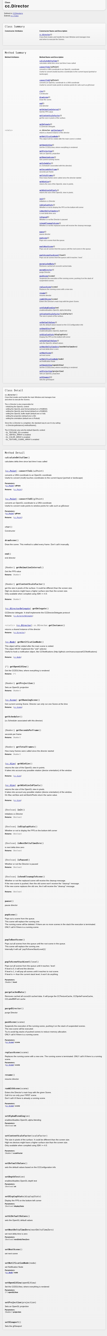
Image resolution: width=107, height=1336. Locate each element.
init (41, 199)
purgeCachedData (46, 264)
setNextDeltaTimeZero (49, 347)
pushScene (43, 276)
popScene (43, 238)
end (40, 103)
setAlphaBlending (47, 308)
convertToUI (44, 80)
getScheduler (45, 163)
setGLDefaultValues (48, 341)
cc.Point (11, 471)
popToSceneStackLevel (49, 255)
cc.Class (15, 16)
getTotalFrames (46, 175)
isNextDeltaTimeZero (48, 211)
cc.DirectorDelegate (18, 608)
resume (42, 293)
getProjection (45, 151)
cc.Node (10, 642)
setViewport (44, 377)
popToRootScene (46, 247)
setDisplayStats (46, 335)
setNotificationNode (48, 359)
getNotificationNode (48, 136)
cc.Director (44, 35)
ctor (41, 91)
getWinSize (44, 182)
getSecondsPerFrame (48, 169)
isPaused (43, 217)
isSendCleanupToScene (49, 223)
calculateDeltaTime (48, 61)
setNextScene (45, 353)
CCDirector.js (18, 13)
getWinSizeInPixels (48, 190)
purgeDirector (45, 270)
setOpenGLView (45, 365)
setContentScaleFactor (49, 314)
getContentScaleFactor (49, 116)
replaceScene (45, 287)
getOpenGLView (45, 145)
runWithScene (45, 299)
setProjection (45, 371)
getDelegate (44, 124)
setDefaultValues (47, 322)
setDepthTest (45, 329)
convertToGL (44, 67)
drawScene (43, 97)
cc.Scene (11, 700)
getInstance (56, 130)
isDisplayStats (46, 205)
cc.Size (10, 763)
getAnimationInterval (49, 109)
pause (41, 232)
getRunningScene (46, 157)
